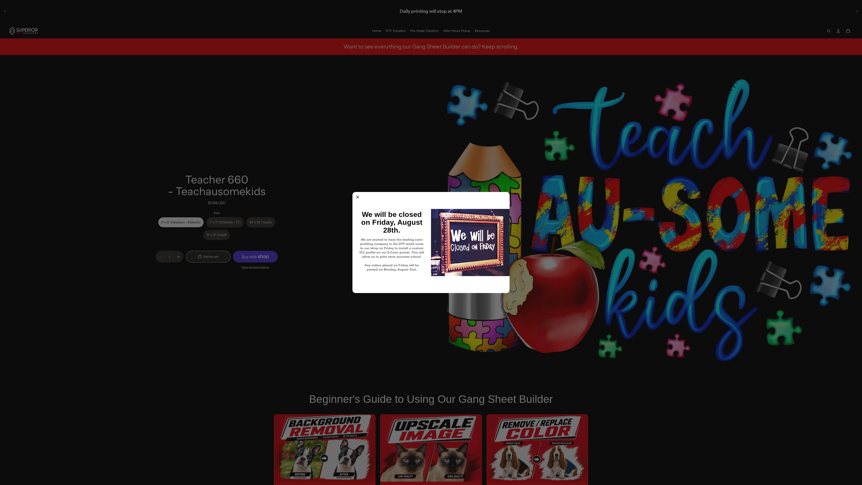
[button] (357, 197)
